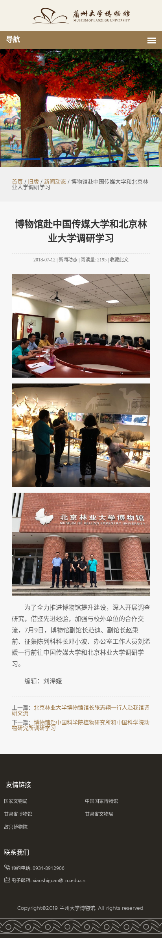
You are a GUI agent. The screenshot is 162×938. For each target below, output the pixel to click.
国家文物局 (16, 801)
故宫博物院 (16, 827)
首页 (17, 181)
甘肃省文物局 (99, 814)
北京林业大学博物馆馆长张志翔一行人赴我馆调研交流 (80, 710)
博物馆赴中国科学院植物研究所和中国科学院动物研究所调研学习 (80, 724)
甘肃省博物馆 (18, 814)
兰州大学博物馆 (77, 908)
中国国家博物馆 (101, 801)
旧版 (33, 181)
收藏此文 (119, 260)
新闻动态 (55, 181)
